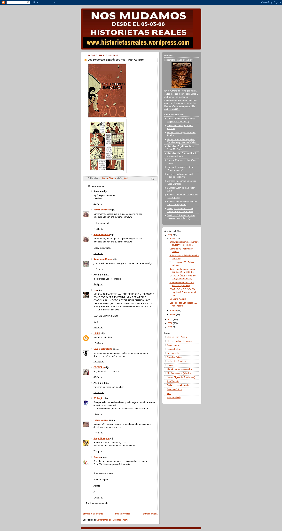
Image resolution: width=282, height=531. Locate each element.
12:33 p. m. (99, 362)
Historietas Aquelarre (177, 361)
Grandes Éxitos (174, 357)
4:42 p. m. (98, 204)
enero (173, 315)
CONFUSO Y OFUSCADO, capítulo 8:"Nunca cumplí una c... (183, 292)
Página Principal (123, 514)
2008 (170, 235)
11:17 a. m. (99, 269)
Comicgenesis (173, 345)
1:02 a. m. (98, 498)
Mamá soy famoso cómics (179, 369)
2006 (170, 323)
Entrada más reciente (93, 514)
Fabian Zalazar (101, 420)
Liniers (170, 365)
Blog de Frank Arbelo (177, 337)
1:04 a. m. (98, 414)
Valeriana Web (173, 397)
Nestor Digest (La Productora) (181, 377)
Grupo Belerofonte (103, 349)
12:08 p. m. (99, 343)
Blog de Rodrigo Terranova (179, 341)
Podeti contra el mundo (178, 385)
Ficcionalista (173, 353)
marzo (173, 238)
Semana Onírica (102, 210)
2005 (170, 327)
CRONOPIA (99, 367)
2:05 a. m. (98, 328)
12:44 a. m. (99, 392)
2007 (170, 319)
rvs (95, 290)
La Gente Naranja (178, 299)
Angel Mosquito (102, 438)
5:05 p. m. (98, 284)
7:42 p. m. (98, 229)
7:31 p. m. (98, 451)
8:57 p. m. (98, 377)
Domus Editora (174, 349)
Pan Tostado (173, 381)
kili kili (97, 333)
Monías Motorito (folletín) (179, 373)
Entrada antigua (150, 514)
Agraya (97, 457)
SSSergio (98, 398)
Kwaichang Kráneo (103, 259)
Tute (169, 393)
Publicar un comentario (97, 503)
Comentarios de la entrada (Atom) (112, 520)
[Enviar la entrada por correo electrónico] (152, 178)
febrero (173, 311)
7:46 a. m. (98, 433)
